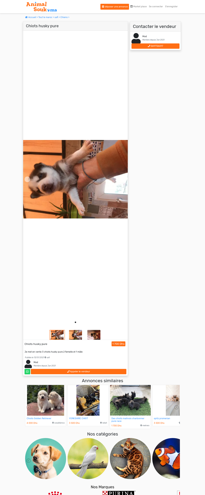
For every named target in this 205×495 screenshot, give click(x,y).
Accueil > (33, 17)
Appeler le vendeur (79, 371)
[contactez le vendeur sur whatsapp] (27, 371)
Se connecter (156, 6)
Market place (140, 6)
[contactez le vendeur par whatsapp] (27, 371)
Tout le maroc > (46, 17)
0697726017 (156, 46)
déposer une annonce (116, 6)
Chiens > (64, 17)
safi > (57, 17)
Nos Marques (102, 487)
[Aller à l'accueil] (41, 6)
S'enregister (171, 6)
